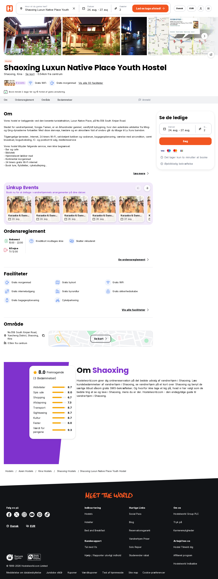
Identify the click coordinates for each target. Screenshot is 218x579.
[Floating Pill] (204, 36)
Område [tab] (45, 99)
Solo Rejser (135, 547)
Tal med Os (91, 547)
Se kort (29, 74)
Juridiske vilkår (54, 572)
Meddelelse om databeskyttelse (23, 572)
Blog (131, 522)
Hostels (89, 513)
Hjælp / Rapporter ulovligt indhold (103, 555)
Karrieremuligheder (183, 530)
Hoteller (89, 522)
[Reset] (74, 8)
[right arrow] (147, 188)
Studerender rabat (139, 555)
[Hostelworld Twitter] (16, 514)
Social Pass (135, 513)
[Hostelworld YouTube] (31, 514)
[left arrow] (138, 188)
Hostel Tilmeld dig (183, 547)
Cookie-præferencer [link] (154, 572)
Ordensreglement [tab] (24, 99)
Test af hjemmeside (113, 572)
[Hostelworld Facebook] (8, 514)
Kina (19, 74)
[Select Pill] (201, 8)
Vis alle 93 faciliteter (91, 83)
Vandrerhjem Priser (139, 538)
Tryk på (177, 522)
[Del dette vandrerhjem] (211, 54)
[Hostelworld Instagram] (24, 514)
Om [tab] (5, 99)
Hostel (8, 61)
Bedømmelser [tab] (65, 99)
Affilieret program (182, 555)
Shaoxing (9, 74)
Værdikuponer (89, 572)
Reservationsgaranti (139, 530)
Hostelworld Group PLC (186, 513)
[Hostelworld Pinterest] (39, 514)
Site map (133, 572)
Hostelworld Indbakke (185, 563)
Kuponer (72, 572)
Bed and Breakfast (95, 530)
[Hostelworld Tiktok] (47, 514)
